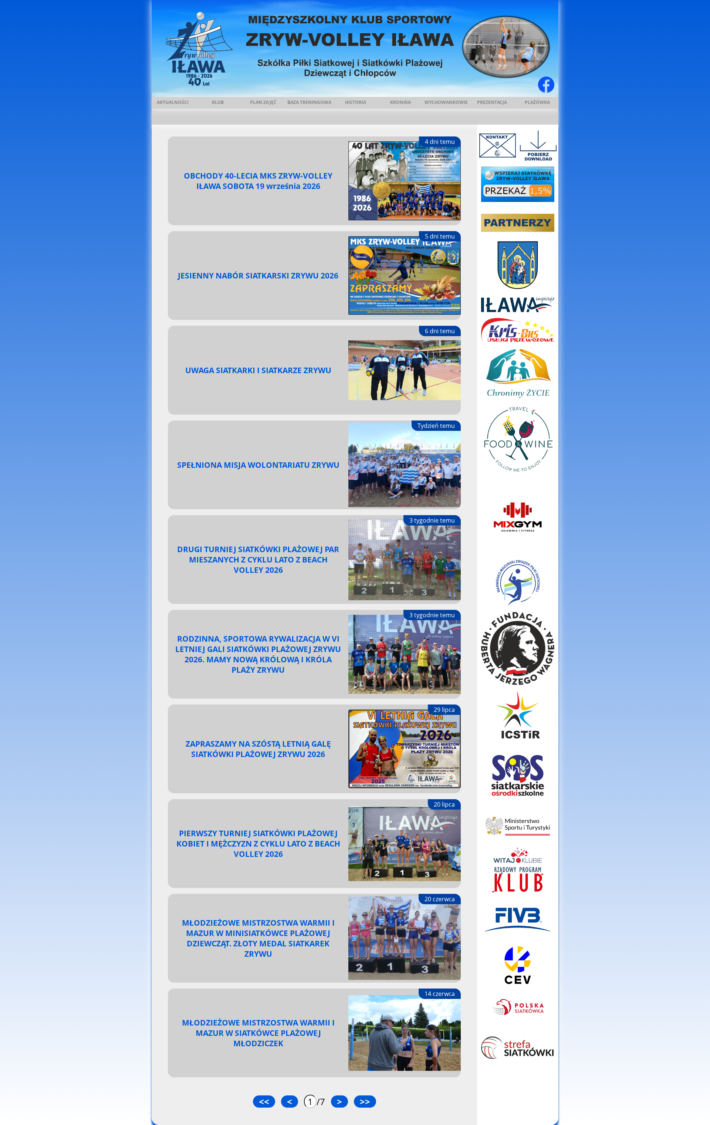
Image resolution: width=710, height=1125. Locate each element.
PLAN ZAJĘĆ (263, 102)
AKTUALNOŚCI (173, 102)
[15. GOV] (517, 826)
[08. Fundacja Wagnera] (517, 648)
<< (264, 1101)
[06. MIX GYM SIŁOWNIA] (517, 517)
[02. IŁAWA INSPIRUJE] (517, 304)
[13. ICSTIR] (517, 715)
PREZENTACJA (492, 102)
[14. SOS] (517, 775)
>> (365, 1101)
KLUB (218, 102)
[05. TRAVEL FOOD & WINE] (517, 439)
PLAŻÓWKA (537, 102)
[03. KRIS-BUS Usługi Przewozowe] (517, 331)
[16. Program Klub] (517, 870)
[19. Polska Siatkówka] (517, 1007)
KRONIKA (400, 102)
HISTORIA (355, 102)
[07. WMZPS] (517, 583)
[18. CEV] (517, 965)
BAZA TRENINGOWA (309, 102)
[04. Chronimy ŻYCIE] (517, 373)
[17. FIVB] (517, 919)
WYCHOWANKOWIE (446, 102)
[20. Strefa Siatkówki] (517, 1049)
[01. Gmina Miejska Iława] (517, 265)
